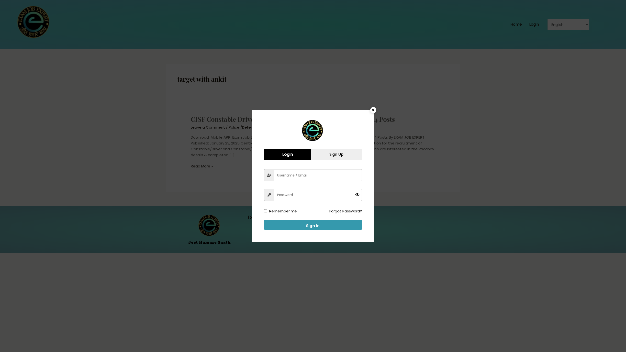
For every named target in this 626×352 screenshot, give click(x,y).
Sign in (313, 225)
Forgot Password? (345, 211)
